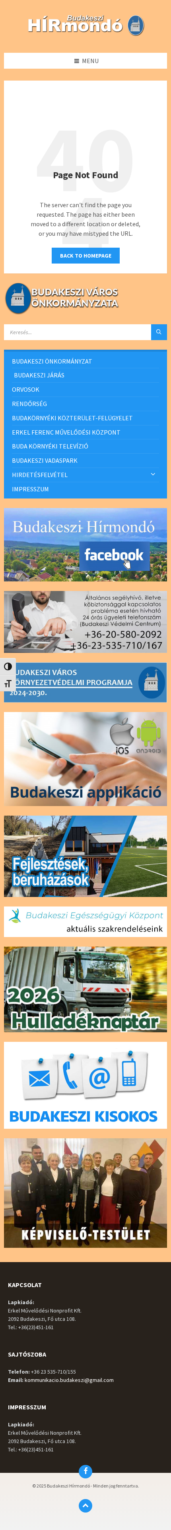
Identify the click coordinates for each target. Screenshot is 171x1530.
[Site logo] (85, 37)
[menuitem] (85, 361)
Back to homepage (85, 255)
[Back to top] (85, 1506)
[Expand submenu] (153, 475)
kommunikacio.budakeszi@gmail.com (69, 1380)
